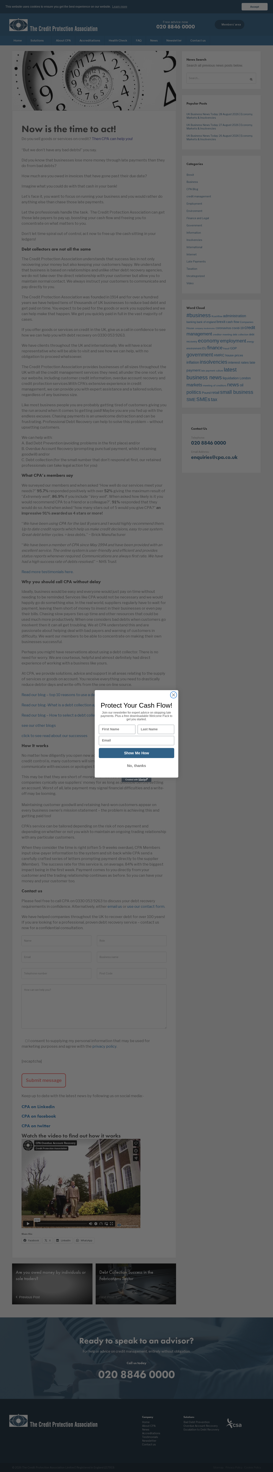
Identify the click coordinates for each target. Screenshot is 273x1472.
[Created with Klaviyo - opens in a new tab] (136, 780)
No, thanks (136, 766)
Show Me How (136, 753)
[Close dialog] (173, 695)
